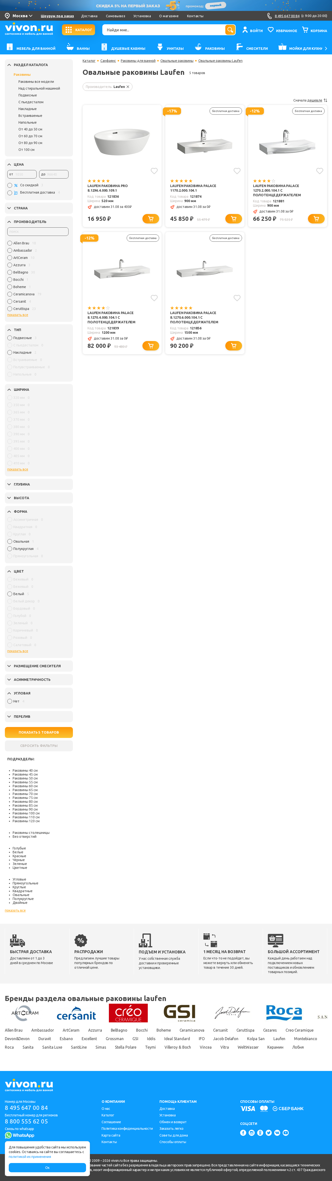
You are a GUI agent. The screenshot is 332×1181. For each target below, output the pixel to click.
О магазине (169, 16)
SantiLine (79, 1047)
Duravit (44, 1038)
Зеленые (20, 864)
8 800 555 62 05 (26, 1121)
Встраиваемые (30, 116)
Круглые (19, 887)
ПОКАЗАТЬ (39, 732)
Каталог (89, 60)
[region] (38, 277)
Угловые (19, 879)
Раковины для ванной (138, 60)
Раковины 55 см (25, 782)
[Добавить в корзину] (150, 218)
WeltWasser (248, 1047)
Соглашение (111, 1122)
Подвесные (27, 95)
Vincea (205, 1047)
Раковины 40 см (25, 770)
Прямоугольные (25, 883)
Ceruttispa (245, 1030)
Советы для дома (173, 1135)
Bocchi (142, 1030)
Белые (18, 852)
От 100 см (26, 150)
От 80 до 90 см (30, 143)
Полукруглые (23, 899)
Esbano (66, 1038)
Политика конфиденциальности (127, 1128)
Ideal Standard (177, 1038)
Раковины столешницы (31, 833)
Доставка (89, 16)
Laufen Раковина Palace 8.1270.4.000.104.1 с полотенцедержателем (111, 317)
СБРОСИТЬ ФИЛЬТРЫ (39, 746)
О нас (106, 1109)
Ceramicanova (192, 1030)
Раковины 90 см (25, 809)
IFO (202, 1038)
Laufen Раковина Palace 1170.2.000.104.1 (193, 188)
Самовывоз (115, 16)
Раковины (22, 75)
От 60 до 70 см (30, 136)
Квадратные (23, 891)
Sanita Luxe (52, 1047)
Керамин (275, 1047)
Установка (142, 16)
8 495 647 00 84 (26, 1107)
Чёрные (19, 860)
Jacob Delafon (225, 1038)
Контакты (195, 16)
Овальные (21, 895)
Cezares (270, 1030)
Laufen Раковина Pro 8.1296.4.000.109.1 (107, 188)
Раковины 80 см (25, 802)
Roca (9, 1047)
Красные (19, 856)
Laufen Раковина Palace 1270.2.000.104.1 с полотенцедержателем (277, 190)
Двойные (20, 903)
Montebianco (305, 1038)
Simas (101, 1047)
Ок (47, 1168)
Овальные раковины (176, 60)
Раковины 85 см (25, 805)
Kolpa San (256, 1038)
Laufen (279, 1038)
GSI (135, 1038)
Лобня (298, 1047)
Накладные (27, 109)
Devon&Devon (17, 1038)
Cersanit (220, 1030)
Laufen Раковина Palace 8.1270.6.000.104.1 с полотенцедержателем (194, 317)
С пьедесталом (31, 102)
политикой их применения (30, 1157)
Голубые (19, 848)
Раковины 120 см (26, 821)
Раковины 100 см (26, 813)
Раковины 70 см (25, 794)
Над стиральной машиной (39, 88)
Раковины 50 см (25, 778)
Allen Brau (14, 1030)
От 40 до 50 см (30, 129)
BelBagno (119, 1030)
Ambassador (42, 1030)
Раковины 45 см (25, 774)
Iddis (151, 1038)
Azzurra (95, 1030)
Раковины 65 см (25, 790)
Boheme (164, 1030)
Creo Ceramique (300, 1030)
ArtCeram (71, 1030)
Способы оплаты (172, 1142)
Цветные (20, 868)
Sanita (28, 1047)
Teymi (150, 1047)
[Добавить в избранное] (154, 171)
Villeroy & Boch (178, 1047)
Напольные (27, 122)
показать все (17, 315)
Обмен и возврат (173, 1122)
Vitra (224, 1047)
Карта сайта (111, 1135)
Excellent (89, 1038)
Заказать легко (171, 1128)
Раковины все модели (36, 82)
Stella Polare (126, 1047)
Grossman (115, 1038)
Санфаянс (108, 60)
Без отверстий (24, 837)
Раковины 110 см (26, 817)
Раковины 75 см (25, 798)
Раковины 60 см (25, 786)
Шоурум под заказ (57, 16)
